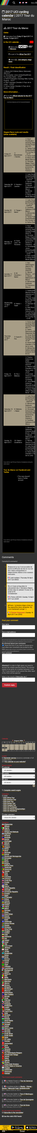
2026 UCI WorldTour (10, 811)
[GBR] (3, 914)
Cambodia (7, 867)
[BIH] (3, 856)
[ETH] (3, 903)
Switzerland (8, 1043)
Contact (22, 1131)
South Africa (8, 1034)
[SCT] (3, 1022)
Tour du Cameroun (26, 1081)
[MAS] (3, 974)
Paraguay (7, 1004)
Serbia (6, 1026)
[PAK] (3, 1000)
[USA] (3, 1066)
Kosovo (7, 959)
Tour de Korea (25, 1105)
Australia (7, 837)
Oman (6, 998)
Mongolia (7, 987)
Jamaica (7, 948)
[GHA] (3, 912)
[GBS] (3, 923)
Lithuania (7, 966)
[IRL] (3, 940)
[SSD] (3, 1036)
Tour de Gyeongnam (27, 1099)
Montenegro (8, 989)
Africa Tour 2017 (25, 54)
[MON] (3, 985)
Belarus (7, 845)
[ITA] (3, 944)
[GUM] (3, 920)
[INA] (3, 937)
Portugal (7, 1009)
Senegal (7, 1024)
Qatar (6, 1013)
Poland (6, 1007)
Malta (6, 977)
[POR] (3, 1009)
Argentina (7, 834)
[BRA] (3, 860)
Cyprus (6, 886)
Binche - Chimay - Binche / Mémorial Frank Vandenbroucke (17, 1087)
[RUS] (3, 1017)
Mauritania (7, 979)
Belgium (7, 847)
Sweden (7, 1041)
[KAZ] (3, 953)
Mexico (6, 983)
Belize (6, 849)
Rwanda (7, 1019)
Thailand (7, 1051)
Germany (7, 910)
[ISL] (3, 933)
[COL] (3, 877)
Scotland (7, 1022)
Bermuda (7, 852)
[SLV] (3, 897)
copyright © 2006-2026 (7, 1130)
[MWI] (3, 972)
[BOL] (3, 854)
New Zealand (8, 994)
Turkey (6, 1058)
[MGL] (3, 987)
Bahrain (6, 843)
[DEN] (3, 890)
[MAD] (3, 970)
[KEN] (3, 955)
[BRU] (3, 862)
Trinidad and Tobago (11, 1055)
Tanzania (7, 1049)
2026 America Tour (9, 800)
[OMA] (3, 998)
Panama (7, 1002)
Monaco (7, 985)
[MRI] (3, 981)
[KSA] (3, 1021)
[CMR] (3, 869)
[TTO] (3, 1055)
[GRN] (3, 918)
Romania (7, 1015)
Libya (6, 964)
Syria (6, 1045)
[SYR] (3, 1045)
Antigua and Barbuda (11, 832)
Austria (6, 839)
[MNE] (3, 989)
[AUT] (3, 839)
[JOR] (3, 951)
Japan (6, 950)
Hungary (7, 931)
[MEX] (3, 983)
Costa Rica (8, 880)
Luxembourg (8, 968)
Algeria (6, 828)
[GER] (3, 910)
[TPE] (3, 1047)
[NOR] (3, 996)
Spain (6, 1037)
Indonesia (7, 936)
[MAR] (3, 991)
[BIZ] (3, 849)
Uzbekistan (8, 1070)
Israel (6, 942)
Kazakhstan (8, 953)
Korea (6, 957)
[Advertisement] (18, 116)
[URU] (3, 1068)
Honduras (7, 927)
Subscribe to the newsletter (13, 1113)
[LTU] (3, 966)
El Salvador (8, 897)
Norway (7, 996)
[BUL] (3, 864)
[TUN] (3, 1057)
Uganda (6, 1060)
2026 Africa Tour (9, 798)
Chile (6, 873)
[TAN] (3, 1049)
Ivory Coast (8, 946)
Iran (5, 938)
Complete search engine (12, 790)
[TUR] (3, 1058)
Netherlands (8, 993)
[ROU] (3, 1015)
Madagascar (8, 970)
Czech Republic (9, 888)
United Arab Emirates (11, 1064)
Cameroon (7, 869)
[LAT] (3, 963)
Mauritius (7, 981)
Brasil (6, 860)
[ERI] (3, 899)
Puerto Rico (8, 1011)
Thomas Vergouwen (18, 612)
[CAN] (3, 871)
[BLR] (3, 845)
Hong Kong (8, 929)
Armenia (7, 835)
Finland (6, 905)
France (6, 907)
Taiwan (6, 1047)
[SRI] (3, 1039)
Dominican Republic (11, 892)
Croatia (6, 882)
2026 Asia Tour (8, 801)
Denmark (7, 890)
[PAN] (3, 1002)
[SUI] (3, 1044)
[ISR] (3, 942)
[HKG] (3, 929)
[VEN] (3, 1072)
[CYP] (3, 886)
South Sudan (8, 1035)
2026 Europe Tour (9, 803)
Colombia (7, 877)
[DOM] (3, 892)
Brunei (6, 862)
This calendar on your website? (15, 762)
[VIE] (3, 1073)
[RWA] (3, 1019)
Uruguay (7, 1068)
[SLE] (3, 1028)
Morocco (13, 49)
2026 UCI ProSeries (10, 807)
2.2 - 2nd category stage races (20, 60)
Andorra (7, 830)
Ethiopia (7, 903)
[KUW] (3, 961)
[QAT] (3, 1013)
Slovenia (7, 1032)
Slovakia (7, 1030)
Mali (5, 976)
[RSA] (3, 1034)
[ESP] (3, 1037)
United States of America (13, 1066)
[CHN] (3, 875)
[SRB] (3, 1026)
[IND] (3, 935)
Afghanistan (8, 824)
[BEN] (3, 851)
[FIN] (3, 905)
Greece (6, 916)
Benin (6, 851)
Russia (6, 1017)
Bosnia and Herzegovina (12, 856)
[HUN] (3, 931)
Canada (6, 871)
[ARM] (3, 836)
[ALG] (3, 828)
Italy (5, 944)
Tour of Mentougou (26, 1094)
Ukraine (6, 1062)
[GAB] (3, 909)
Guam (6, 920)
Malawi (6, 972)
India (6, 935)
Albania (6, 826)
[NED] (3, 993)
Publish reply (9, 685)
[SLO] (3, 1032)
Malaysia (7, 974)
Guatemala (8, 922)
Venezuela (8, 1071)
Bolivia (6, 854)
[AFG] (3, 824)
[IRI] (3, 938)
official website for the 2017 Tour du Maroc (18, 97)
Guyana (6, 925)
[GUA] (3, 922)
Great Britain (8, 914)
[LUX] (3, 968)
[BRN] (3, 843)
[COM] (3, 879)
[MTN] (3, 979)
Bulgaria (7, 864)
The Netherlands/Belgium (13, 1053)
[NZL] (3, 994)
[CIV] (3, 946)
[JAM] (3, 948)
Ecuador (7, 894)
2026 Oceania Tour (9, 805)
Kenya (6, 955)
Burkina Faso (8, 866)
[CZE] (3, 888)
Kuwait (6, 961)
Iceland (6, 933)
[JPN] (3, 950)
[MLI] (3, 976)
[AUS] (3, 837)
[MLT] (3, 978)
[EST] (3, 901)
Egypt (6, 895)
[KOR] (3, 957)
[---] (3, 1053)
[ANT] (3, 832)
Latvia (6, 963)
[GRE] (3, 916)
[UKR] (3, 1062)
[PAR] (3, 1004)
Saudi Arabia (8, 1021)
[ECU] (3, 894)
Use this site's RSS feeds (13, 1116)
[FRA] (3, 907)
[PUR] (3, 1011)
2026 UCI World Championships (14, 809)
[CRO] (3, 882)
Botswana (7, 858)
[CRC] (3, 881)
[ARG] (3, 834)
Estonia (6, 901)
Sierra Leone (8, 1028)
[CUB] (3, 884)
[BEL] (3, 847)
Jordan (6, 951)
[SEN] (3, 1024)
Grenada (7, 918)
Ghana (6, 912)
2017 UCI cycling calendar (15, 13)
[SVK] (3, 1030)
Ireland (6, 940)
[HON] (3, 927)
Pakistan (7, 1000)
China (6, 875)
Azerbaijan (8, 841)
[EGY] (3, 895)
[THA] (3, 1051)
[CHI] (3, 873)
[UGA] (3, 1060)
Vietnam (7, 1073)
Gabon (6, 908)
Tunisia (6, 1056)
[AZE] (3, 841)
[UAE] (3, 1064)
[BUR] (3, 866)
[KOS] (3, 959)
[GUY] (3, 925)
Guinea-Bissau (9, 923)
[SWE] (3, 1041)
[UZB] (3, 1070)
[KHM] (3, 867)
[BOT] (3, 858)
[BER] (3, 853)
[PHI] (3, 1006)
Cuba (6, 884)
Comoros (7, 879)
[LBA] (3, 965)
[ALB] (3, 826)
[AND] (3, 830)
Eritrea (6, 899)
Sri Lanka (7, 1039)
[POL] (3, 1008)
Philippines (8, 1006)
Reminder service (10, 758)
